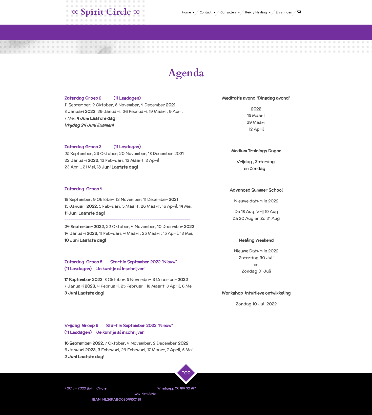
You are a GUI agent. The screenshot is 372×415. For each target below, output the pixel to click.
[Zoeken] (299, 12)
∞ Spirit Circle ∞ (106, 12)
